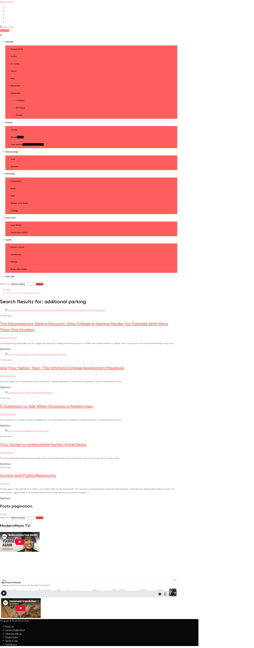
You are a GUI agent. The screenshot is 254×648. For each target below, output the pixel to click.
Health (8, 240)
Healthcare (16, 254)
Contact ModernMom (15, 630)
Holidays (20, 100)
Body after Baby (19, 269)
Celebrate (15, 93)
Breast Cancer (17, 247)
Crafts (14, 56)
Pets (13, 78)
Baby (13, 188)
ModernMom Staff (8, 337)
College (14, 210)
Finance (9, 122)
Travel (14, 71)
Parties (19, 115)
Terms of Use (11, 640)
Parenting (10, 173)
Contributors (11, 644)
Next (5, 514)
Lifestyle (9, 41)
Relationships (11, 152)
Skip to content (7, 2)
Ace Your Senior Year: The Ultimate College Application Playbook (62, 367)
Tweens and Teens (19, 203)
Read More (5, 349)
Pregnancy (16, 181)
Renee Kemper (7, 452)
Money (17, 137)
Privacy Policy (11, 637)
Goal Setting (27, 144)
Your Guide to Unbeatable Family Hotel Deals (43, 444)
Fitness (14, 261)
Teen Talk (9, 276)
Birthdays (20, 108)
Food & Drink (17, 49)
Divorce (14, 166)
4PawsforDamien (8, 376)
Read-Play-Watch (19, 232)
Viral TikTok (16, 225)
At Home (15, 64)
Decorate (15, 85)
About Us (9, 626)
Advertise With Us (13, 633)
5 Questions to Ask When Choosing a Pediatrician (46, 406)
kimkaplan (4, 483)
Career (14, 129)
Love (13, 159)
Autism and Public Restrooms (28, 475)
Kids (13, 196)
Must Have (10, 217)
